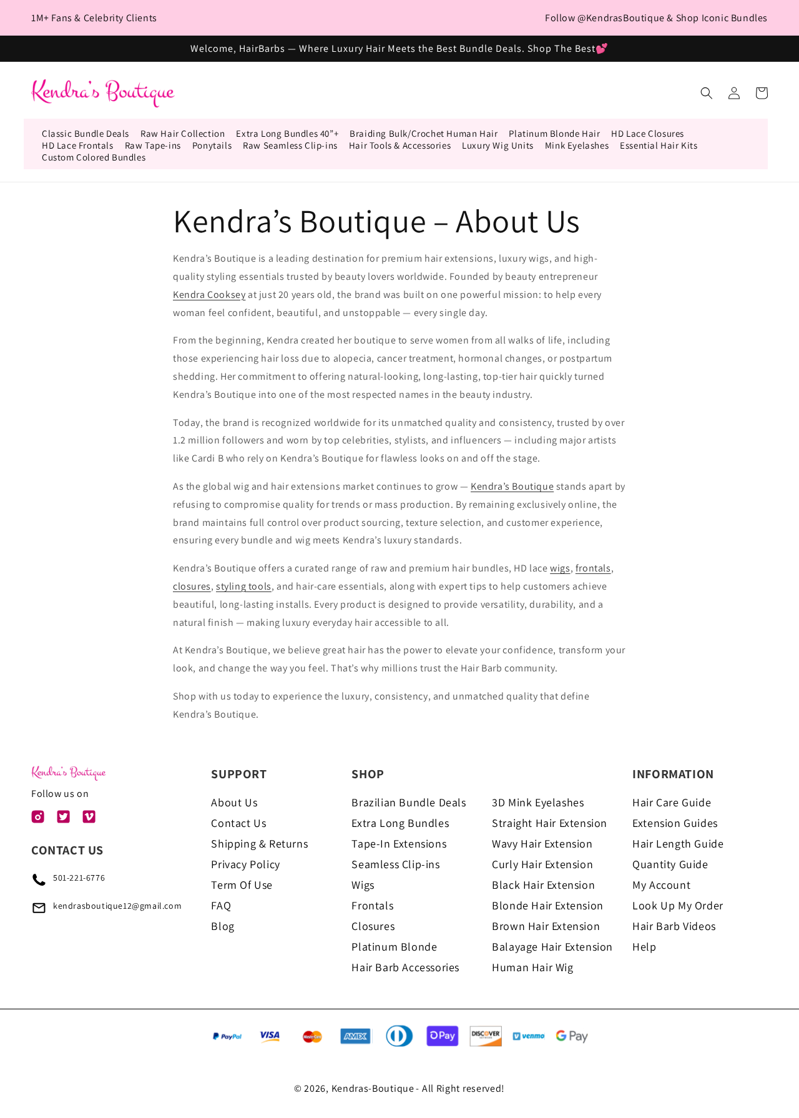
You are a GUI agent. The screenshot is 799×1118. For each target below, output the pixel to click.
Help (644, 946)
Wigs (362, 885)
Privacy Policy (245, 864)
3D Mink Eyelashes (538, 802)
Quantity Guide (670, 864)
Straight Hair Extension (549, 823)
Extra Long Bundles (400, 823)
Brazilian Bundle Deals (408, 802)
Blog (222, 926)
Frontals (372, 905)
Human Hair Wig (532, 967)
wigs (560, 568)
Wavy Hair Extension (542, 843)
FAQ (221, 905)
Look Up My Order (677, 905)
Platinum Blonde (394, 946)
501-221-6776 (79, 877)
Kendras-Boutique (372, 1088)
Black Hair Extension (543, 885)
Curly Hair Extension (542, 864)
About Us (234, 802)
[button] (706, 93)
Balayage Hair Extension (552, 946)
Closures (373, 926)
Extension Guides (675, 823)
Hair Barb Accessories (405, 967)
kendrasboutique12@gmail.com (117, 905)
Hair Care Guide (671, 802)
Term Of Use (242, 885)
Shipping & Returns (259, 843)
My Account (661, 885)
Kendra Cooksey (209, 294)
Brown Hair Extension (546, 926)
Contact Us (238, 823)
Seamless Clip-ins (395, 864)
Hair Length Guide (677, 843)
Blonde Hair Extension (548, 905)
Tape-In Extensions (398, 843)
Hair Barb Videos (674, 926)
